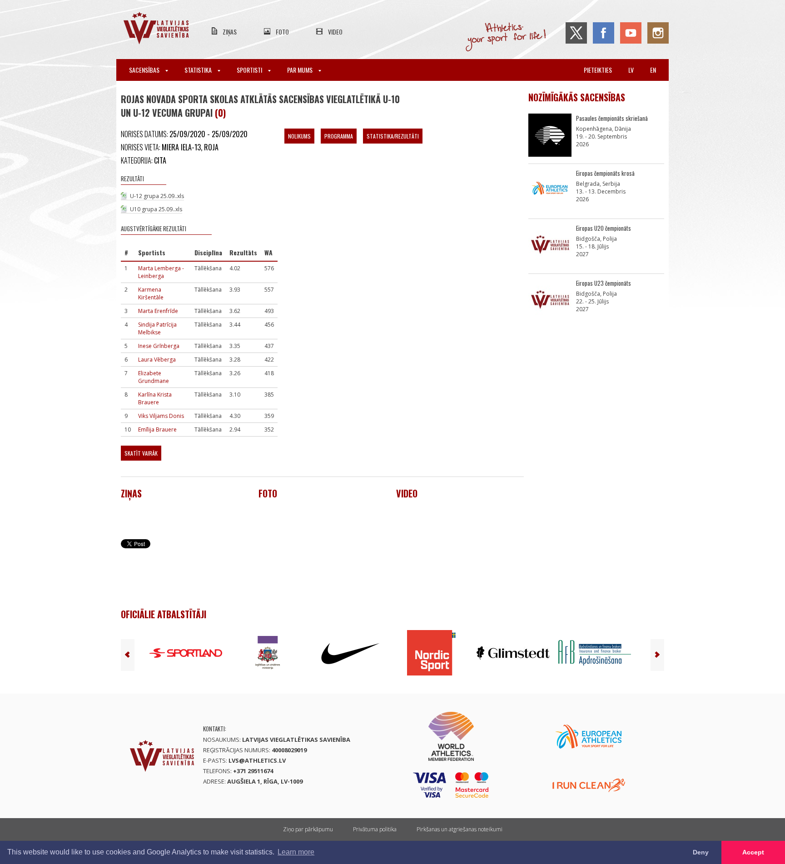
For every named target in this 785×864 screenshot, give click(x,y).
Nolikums (299, 136)
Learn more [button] (296, 852)
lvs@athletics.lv (257, 760)
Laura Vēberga (157, 359)
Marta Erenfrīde (158, 311)
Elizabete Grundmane (153, 377)
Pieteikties (598, 69)
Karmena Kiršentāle (151, 293)
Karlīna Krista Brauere (155, 398)
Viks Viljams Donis (161, 416)
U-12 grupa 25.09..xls (157, 196)
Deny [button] (701, 852)
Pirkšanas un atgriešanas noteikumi (459, 829)
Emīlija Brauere (157, 429)
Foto (282, 31)
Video (335, 31)
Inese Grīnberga (158, 346)
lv (631, 69)
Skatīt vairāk (141, 453)
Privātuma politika (375, 829)
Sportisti (250, 69)
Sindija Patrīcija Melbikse (157, 328)
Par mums (300, 69)
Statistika (198, 69)
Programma (338, 136)
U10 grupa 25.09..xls (156, 209)
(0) (220, 112)
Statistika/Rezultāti (393, 136)
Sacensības (145, 69)
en (653, 69)
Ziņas (230, 31)
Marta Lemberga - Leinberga (161, 272)
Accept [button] (753, 852)
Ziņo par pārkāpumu (308, 829)
